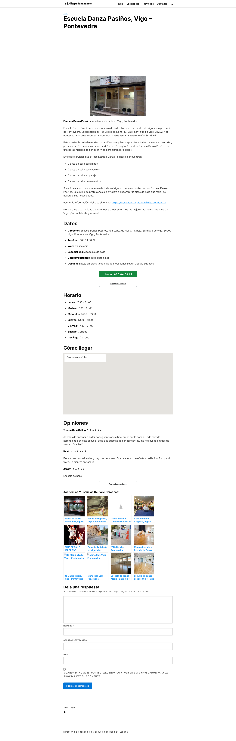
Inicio (120, 3)
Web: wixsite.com (118, 283)
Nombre (68, 626)
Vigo (65, 13)
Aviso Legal (70, 707)
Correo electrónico (75, 640)
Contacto (162, 3)
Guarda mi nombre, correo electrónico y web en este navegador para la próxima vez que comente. (116, 674)
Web (65, 654)
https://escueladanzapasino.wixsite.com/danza (139, 202)
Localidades (133, 3)
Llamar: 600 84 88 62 (118, 274)
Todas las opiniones (118, 484)
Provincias (148, 3)
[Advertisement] (118, 52)
